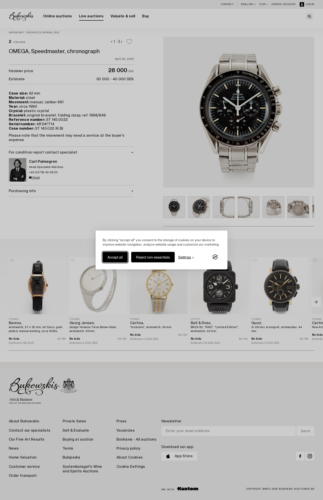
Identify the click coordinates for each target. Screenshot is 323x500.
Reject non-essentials (153, 256)
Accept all (115, 256)
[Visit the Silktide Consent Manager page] (215, 257)
